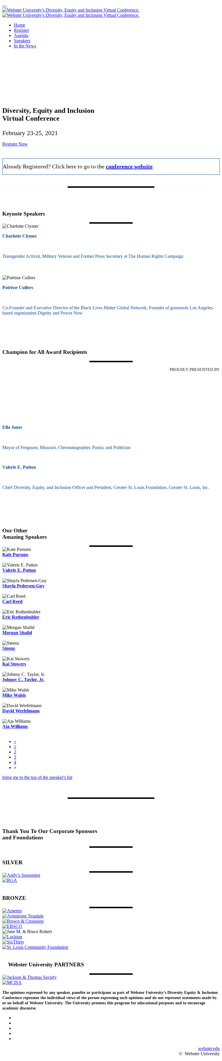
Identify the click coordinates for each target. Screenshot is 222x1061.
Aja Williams (15, 726)
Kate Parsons (15, 554)
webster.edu (209, 1048)
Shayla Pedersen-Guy (23, 585)
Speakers (22, 40)
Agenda (21, 35)
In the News (25, 45)
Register (21, 30)
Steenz (8, 648)
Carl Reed (12, 601)
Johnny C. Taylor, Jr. (23, 679)
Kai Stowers (14, 663)
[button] (15, 143)
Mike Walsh (14, 695)
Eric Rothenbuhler (20, 617)
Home (19, 25)
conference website (129, 166)
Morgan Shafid (17, 632)
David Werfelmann (21, 710)
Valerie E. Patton (19, 570)
